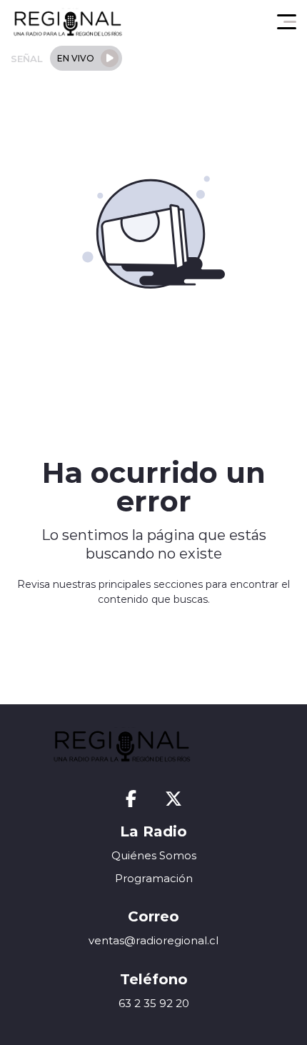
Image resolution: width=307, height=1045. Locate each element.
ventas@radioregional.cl (153, 940)
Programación (154, 878)
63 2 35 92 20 (154, 1003)
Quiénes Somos (153, 855)
